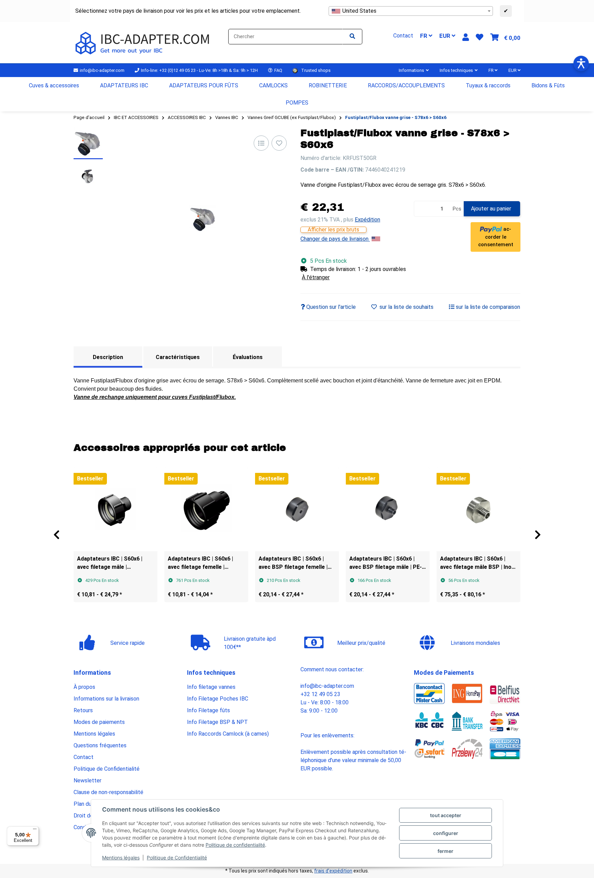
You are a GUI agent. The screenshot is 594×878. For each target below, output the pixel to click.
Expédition (367, 219)
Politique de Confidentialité (177, 857)
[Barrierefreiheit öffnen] (581, 63)
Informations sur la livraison (106, 698)
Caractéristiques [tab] (178, 357)
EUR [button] (445, 35)
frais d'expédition (333, 871)
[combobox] (411, 11)
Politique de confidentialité (235, 845)
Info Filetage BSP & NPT (217, 722)
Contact (84, 757)
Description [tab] (108, 357)
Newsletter (87, 780)
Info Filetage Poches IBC (217, 698)
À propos (84, 687)
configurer (445, 833)
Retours (83, 710)
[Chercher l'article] (352, 36)
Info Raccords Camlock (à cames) (228, 733)
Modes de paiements (99, 722)
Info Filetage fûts (208, 710)
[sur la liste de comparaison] (261, 143)
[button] (465, 37)
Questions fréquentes (100, 745)
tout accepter (445, 815)
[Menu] (35, 830)
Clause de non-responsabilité (108, 792)
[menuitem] (54, 85)
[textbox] (411, 11)
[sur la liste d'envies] (279, 143)
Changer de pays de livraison (335, 239)
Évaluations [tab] (248, 357)
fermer (445, 851)
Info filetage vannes (211, 687)
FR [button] (424, 35)
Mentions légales (121, 857)
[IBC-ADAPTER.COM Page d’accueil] (143, 42)
